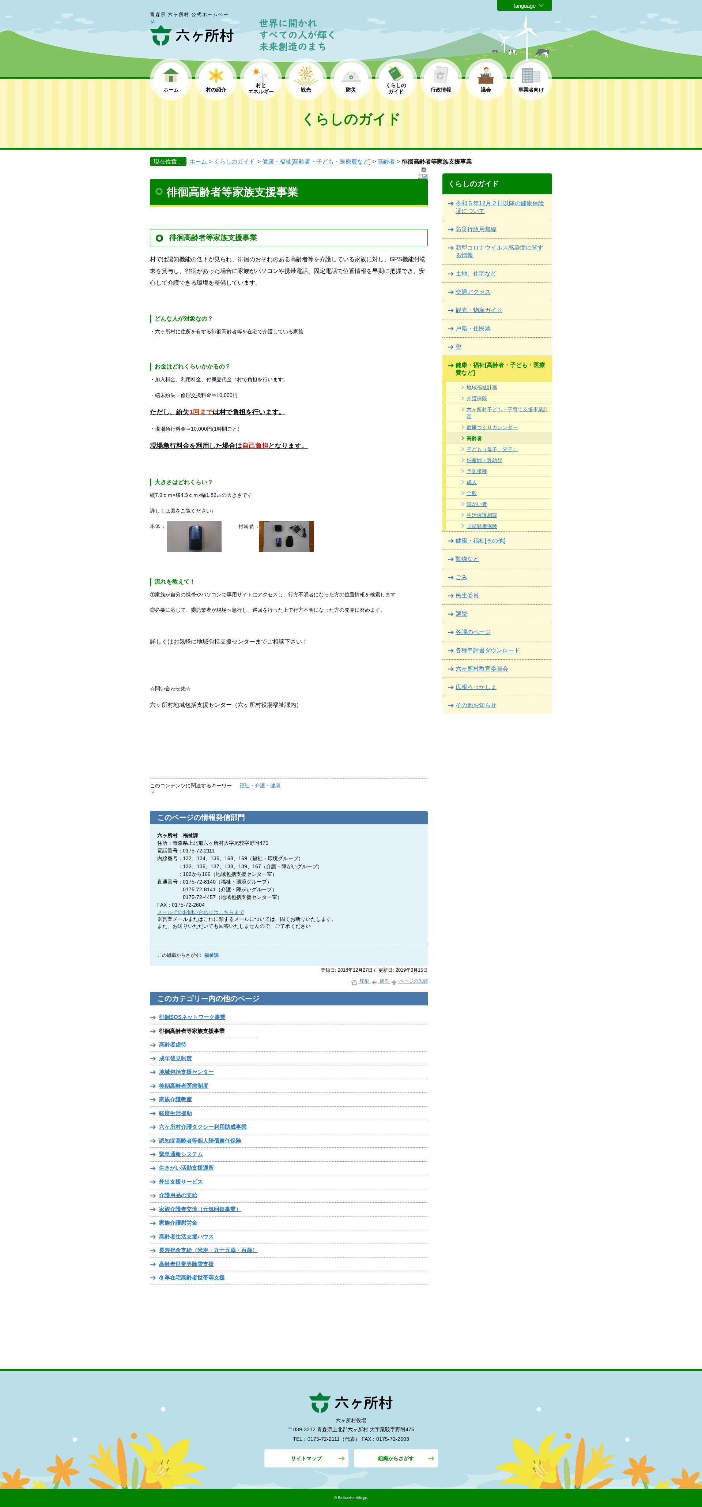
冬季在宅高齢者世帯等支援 (192, 1277)
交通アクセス (473, 292)
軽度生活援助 (175, 1113)
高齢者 (386, 161)
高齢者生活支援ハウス (186, 1236)
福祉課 (211, 955)
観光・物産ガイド (479, 310)
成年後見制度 (175, 1058)
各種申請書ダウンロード (488, 650)
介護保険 (477, 398)
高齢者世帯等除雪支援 (186, 1264)
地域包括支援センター (186, 1072)
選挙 (461, 614)
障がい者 (477, 504)
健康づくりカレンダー (492, 427)
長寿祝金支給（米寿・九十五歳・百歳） (208, 1250)
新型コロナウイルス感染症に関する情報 (499, 251)
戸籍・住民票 (473, 328)
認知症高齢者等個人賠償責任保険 (200, 1140)
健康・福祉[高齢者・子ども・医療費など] (316, 161)
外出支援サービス (181, 1181)
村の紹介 (216, 90)
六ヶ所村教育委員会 (482, 669)
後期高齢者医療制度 (183, 1086)
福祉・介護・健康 (259, 785)
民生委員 (467, 595)
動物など (467, 559)
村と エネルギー (261, 88)
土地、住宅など (476, 273)
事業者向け (531, 90)
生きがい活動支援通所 (186, 1168)
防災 (351, 90)
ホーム (171, 90)
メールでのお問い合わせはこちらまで (200, 912)
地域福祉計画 (482, 387)
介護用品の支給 (178, 1195)
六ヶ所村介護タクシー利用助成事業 (203, 1127)
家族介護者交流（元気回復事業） (200, 1209)
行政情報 (441, 90)
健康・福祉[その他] (480, 540)
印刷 (364, 981)
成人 (472, 482)
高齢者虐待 (172, 1044)
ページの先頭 (413, 981)
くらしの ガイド (396, 88)
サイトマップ (306, 1458)
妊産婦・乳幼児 (484, 460)
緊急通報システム (181, 1154)
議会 (486, 90)
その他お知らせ (476, 705)
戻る (384, 981)
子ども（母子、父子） (492, 449)
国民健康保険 (482, 526)
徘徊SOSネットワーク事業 (192, 1017)
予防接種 (477, 471)
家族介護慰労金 (178, 1222)
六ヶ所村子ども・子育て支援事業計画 (507, 412)
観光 (306, 90)
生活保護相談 (482, 515)
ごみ (461, 577)
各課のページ (473, 632)
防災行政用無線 (476, 229)
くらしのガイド (234, 161)
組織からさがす (396, 1458)
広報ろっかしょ (476, 687)
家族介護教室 (175, 1099)
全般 (472, 493)
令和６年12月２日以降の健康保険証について (500, 207)
